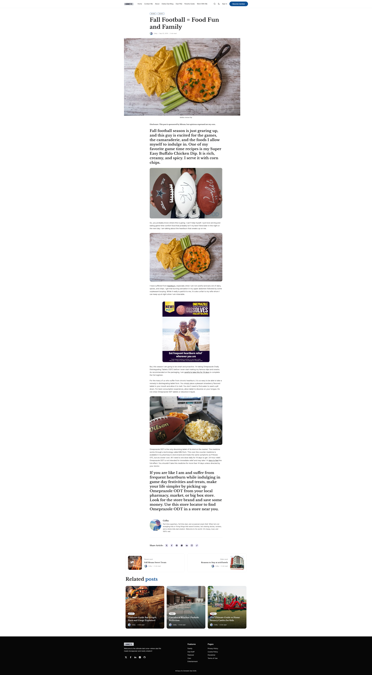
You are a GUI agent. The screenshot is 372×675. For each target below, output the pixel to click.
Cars (189, 658)
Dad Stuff (191, 652)
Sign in (224, 4)
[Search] (215, 4)
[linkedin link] (135, 657)
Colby (155, 33)
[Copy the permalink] (197, 545)
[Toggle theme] (219, 4)
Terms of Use (212, 658)
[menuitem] (140, 4)
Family (190, 648)
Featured (191, 655)
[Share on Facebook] (171, 545)
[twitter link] (126, 657)
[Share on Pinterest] (176, 545)
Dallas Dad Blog (167, 4)
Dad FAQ (179, 4)
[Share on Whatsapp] (181, 545)
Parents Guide (189, 4)
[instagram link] (140, 657)
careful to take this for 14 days (196, 372)
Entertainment (193, 661)
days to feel (213, 460)
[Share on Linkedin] (187, 545)
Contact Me (148, 4)
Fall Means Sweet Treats (155, 562)
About (157, 4)
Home (140, 4)
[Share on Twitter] (166, 545)
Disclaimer (211, 655)
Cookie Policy (213, 652)
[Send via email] (192, 545)
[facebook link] (131, 657)
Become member (238, 4)
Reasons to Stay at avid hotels (214, 562)
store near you (205, 509)
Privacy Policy (213, 648)
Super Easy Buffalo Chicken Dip (185, 151)
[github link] (144, 657)
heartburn (171, 286)
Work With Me (202, 4)
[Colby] (151, 33)
